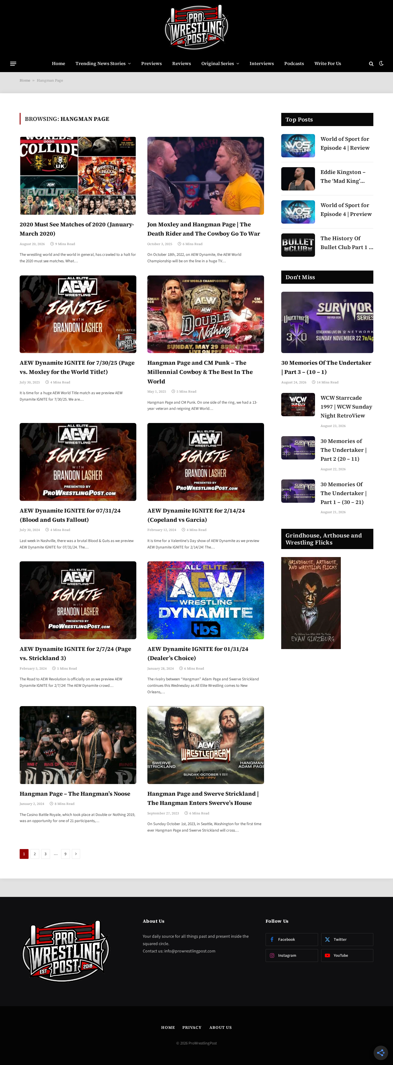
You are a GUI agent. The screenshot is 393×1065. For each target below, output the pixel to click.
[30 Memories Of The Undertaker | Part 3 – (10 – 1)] (327, 322)
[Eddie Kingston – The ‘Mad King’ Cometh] (298, 178)
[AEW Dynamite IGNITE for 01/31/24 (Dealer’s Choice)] (205, 600)
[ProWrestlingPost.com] (196, 27)
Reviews (181, 63)
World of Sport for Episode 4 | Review (345, 143)
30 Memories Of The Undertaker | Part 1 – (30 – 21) (344, 493)
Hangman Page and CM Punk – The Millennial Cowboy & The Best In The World (200, 372)
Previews (151, 63)
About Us (220, 1027)
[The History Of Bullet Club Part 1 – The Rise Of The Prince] (298, 245)
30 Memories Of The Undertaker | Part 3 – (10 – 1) (326, 367)
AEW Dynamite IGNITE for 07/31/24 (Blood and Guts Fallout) (70, 515)
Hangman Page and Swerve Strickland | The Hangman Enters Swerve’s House (203, 798)
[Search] (371, 64)
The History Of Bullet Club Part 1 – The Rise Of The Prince (346, 243)
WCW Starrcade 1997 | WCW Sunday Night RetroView (346, 406)
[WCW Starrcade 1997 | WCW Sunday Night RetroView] (298, 404)
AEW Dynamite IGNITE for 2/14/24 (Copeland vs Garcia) (196, 515)
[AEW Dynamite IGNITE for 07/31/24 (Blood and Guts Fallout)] (78, 462)
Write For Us (327, 63)
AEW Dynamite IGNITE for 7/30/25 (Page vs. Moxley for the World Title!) (77, 367)
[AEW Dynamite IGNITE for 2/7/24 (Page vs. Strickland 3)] (78, 600)
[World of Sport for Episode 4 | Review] (298, 145)
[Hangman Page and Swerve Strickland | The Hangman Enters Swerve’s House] (205, 745)
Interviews (262, 63)
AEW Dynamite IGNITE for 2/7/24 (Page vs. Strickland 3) (75, 653)
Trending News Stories (101, 63)
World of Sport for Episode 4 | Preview (346, 209)
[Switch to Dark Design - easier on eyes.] (381, 63)
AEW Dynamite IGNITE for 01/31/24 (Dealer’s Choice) (197, 653)
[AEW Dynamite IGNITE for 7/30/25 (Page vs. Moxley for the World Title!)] (78, 314)
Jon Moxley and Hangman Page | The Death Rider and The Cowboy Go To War (203, 228)
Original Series (217, 63)
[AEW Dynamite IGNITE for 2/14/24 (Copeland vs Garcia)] (205, 462)
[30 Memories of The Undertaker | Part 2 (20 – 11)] (298, 447)
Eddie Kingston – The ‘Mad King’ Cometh (343, 177)
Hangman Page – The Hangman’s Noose (75, 794)
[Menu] (13, 63)
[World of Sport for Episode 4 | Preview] (298, 212)
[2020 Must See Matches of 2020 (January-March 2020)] (78, 175)
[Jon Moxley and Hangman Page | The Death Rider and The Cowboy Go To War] (205, 175)
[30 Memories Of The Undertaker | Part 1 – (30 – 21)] (298, 491)
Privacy (191, 1027)
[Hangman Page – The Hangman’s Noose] (78, 745)
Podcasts (294, 63)
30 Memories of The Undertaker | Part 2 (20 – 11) (344, 450)
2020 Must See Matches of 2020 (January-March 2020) (77, 228)
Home (58, 63)
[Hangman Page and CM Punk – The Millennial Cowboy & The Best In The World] (205, 314)
